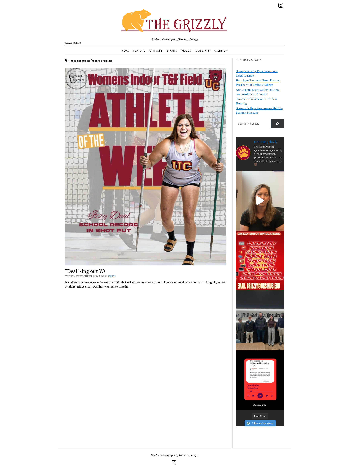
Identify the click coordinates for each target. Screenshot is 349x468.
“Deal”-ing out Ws (85, 271)
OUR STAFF (202, 50)
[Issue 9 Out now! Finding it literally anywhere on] (260, 380)
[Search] (277, 123)
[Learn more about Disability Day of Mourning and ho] (260, 200)
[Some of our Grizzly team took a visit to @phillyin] (260, 320)
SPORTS (172, 50)
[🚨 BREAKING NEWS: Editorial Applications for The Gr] (260, 260)
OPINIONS (156, 50)
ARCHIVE (219, 50)
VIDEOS (186, 50)
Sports (111, 276)
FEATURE (139, 50)
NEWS (125, 50)
